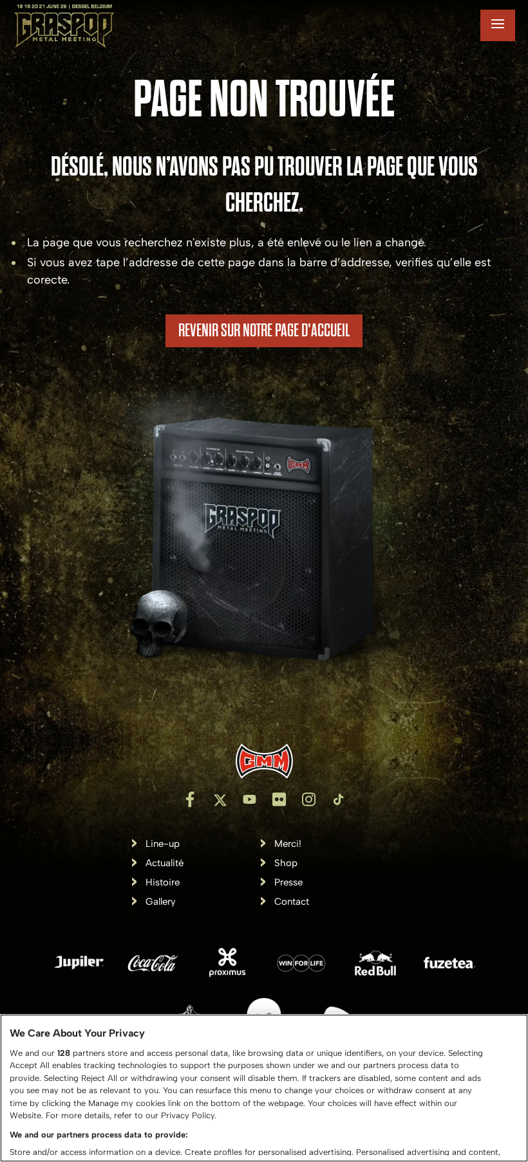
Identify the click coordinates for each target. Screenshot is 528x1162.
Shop (285, 863)
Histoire (163, 882)
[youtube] (249, 799)
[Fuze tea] (449, 965)
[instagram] (308, 799)
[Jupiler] (79, 965)
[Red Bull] (375, 965)
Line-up (163, 844)
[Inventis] (264, 761)
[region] (264, 1088)
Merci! (287, 844)
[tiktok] (338, 799)
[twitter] (219, 799)
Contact (291, 902)
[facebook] (190, 799)
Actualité (165, 863)
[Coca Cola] (153, 965)
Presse (288, 882)
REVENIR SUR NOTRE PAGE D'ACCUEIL (264, 330)
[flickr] (278, 799)
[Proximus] (227, 965)
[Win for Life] (301, 965)
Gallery (161, 902)
